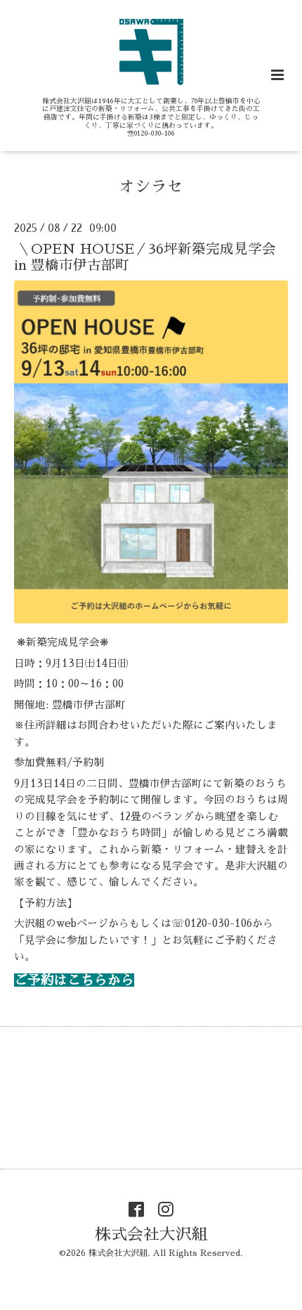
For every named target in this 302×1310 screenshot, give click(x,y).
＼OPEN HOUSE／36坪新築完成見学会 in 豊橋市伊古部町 (152, 256)
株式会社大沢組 (151, 1234)
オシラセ (151, 187)
